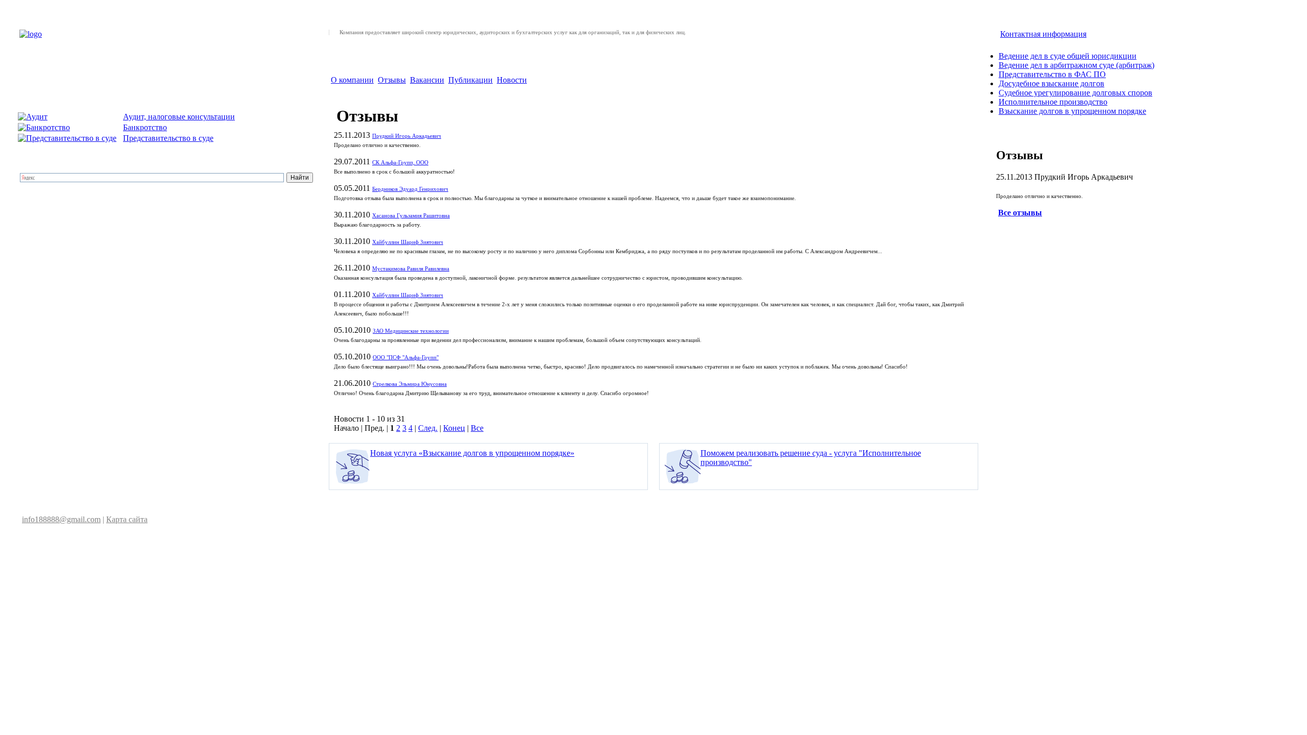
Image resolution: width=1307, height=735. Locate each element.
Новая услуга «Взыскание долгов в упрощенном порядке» (472, 453)
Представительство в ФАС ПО (1052, 74)
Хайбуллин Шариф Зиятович (407, 242)
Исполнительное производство (1053, 101)
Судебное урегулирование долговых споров (1075, 92)
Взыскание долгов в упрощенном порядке (1072, 111)
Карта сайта (127, 519)
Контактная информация (1043, 34)
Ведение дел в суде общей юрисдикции (1067, 56)
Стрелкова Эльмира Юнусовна (410, 384)
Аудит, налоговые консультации (179, 116)
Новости (512, 80)
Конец (454, 428)
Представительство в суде (168, 138)
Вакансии (427, 80)
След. (428, 428)
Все (477, 428)
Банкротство (145, 127)
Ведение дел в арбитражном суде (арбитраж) (1076, 65)
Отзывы (392, 80)
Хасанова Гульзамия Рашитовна (411, 215)
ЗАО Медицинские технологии (411, 331)
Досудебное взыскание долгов (1051, 83)
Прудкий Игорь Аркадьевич (406, 136)
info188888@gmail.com (61, 519)
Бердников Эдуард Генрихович (410, 189)
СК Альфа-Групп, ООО (400, 162)
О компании (352, 80)
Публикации (470, 80)
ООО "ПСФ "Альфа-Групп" (406, 357)
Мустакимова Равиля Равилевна (410, 269)
